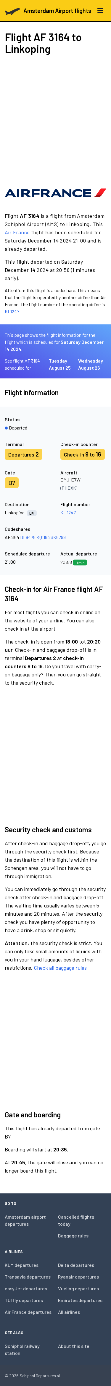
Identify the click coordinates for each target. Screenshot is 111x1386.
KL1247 (12, 311)
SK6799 (58, 537)
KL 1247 (68, 512)
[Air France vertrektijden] (55, 192)
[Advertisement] (55, 119)
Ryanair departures (78, 1276)
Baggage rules (73, 1235)
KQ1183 (43, 537)
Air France (17, 232)
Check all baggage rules (60, 967)
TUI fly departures (24, 1300)
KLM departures (21, 1265)
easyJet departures (26, 1288)
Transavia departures (28, 1276)
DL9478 (28, 537)
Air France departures (28, 1312)
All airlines (69, 1312)
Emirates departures (80, 1300)
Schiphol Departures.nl (40, 1375)
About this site (73, 1346)
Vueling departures (78, 1288)
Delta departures (76, 1265)
